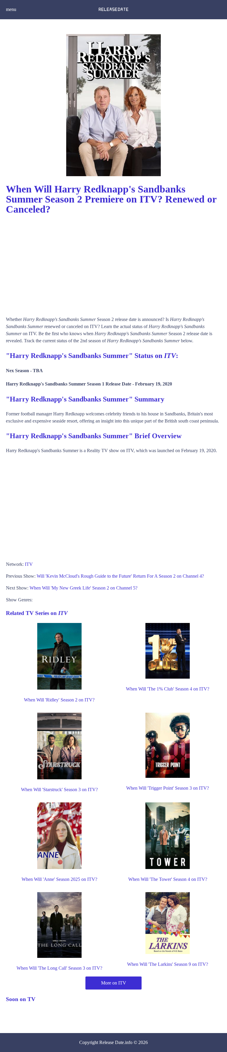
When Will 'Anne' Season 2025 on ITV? (59, 879)
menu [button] (11, 9)
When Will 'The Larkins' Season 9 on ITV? (167, 964)
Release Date (111, 1042)
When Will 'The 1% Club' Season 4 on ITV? (167, 688)
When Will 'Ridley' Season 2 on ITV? (59, 699)
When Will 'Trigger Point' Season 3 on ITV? (167, 788)
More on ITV (113, 982)
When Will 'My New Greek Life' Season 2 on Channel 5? (83, 587)
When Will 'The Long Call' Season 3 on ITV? (59, 968)
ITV (29, 564)
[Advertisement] (113, 262)
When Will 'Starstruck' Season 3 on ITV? (59, 789)
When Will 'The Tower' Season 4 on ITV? (167, 879)
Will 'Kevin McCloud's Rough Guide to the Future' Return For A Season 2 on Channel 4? (120, 576)
